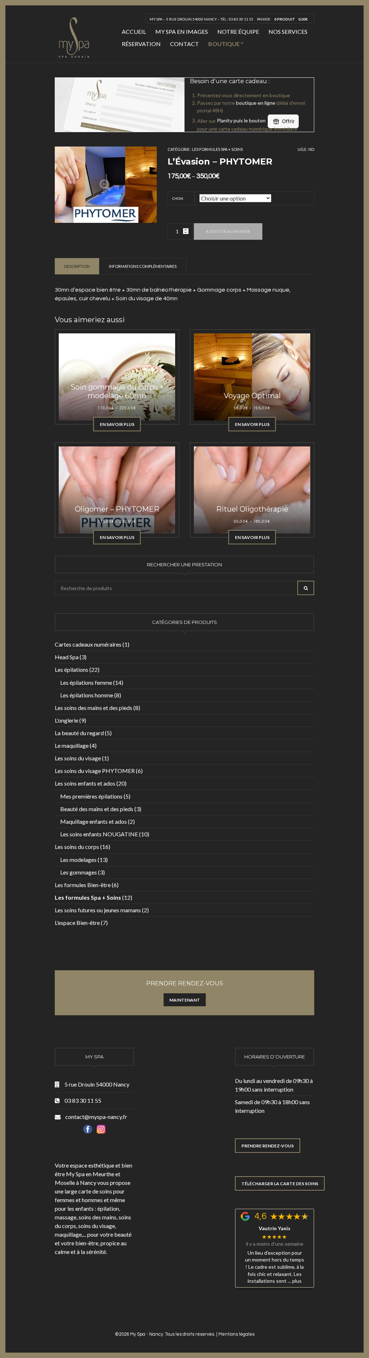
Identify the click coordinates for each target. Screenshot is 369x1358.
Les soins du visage (78, 758)
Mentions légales (236, 1334)
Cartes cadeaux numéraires (88, 644)
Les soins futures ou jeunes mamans (98, 910)
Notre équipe (238, 31)
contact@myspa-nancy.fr (96, 1116)
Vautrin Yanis (274, 1228)
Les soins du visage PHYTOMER (95, 770)
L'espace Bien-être (77, 922)
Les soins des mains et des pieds (93, 707)
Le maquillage (72, 745)
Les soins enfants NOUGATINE (99, 834)
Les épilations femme (86, 682)
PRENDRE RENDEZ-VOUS (267, 1145)
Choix (177, 198)
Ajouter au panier (228, 231)
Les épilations (71, 669)
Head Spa (67, 656)
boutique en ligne (255, 103)
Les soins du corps (77, 846)
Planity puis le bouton (242, 120)
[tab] (77, 266)
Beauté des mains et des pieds (96, 808)
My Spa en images (181, 31)
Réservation (141, 43)
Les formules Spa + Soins (217, 149)
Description (77, 266)
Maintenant (184, 1000)
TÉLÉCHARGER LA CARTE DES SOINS (279, 1183)
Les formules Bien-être (83, 884)
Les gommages (78, 872)
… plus (295, 1281)
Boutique (224, 43)
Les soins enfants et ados (85, 783)
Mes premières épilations (91, 796)
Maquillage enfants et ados (93, 821)
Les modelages (78, 859)
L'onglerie (66, 720)
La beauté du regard (79, 732)
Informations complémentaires (143, 266)
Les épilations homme (86, 695)
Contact (184, 43)
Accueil (134, 31)
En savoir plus (117, 424)
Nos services (287, 31)
